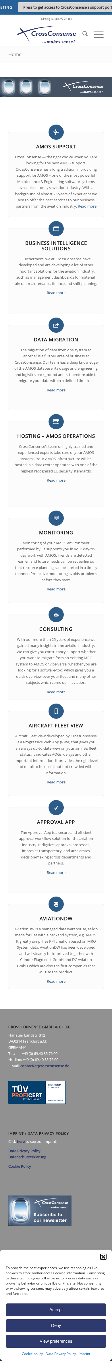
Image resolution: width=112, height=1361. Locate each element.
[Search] (82, 34)
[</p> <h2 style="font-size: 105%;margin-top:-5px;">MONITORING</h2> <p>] (56, 518)
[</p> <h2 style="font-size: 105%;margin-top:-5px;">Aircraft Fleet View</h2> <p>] (56, 711)
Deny (56, 1325)
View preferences (56, 1341)
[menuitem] (82, 34)
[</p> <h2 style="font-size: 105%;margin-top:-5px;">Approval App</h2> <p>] (56, 807)
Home (15, 54)
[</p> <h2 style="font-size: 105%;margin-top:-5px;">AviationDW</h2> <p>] (56, 904)
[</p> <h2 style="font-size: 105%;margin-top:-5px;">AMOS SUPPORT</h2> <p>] (56, 132)
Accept (56, 1309)
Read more (87, 206)
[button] (103, 1257)
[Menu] (96, 34)
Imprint (84, 1353)
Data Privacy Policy (61, 1353)
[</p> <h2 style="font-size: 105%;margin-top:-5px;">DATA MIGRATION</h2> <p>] (56, 325)
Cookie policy (32, 1353)
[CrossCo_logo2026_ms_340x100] (46, 34)
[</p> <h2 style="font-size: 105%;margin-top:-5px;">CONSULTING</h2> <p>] (56, 614)
